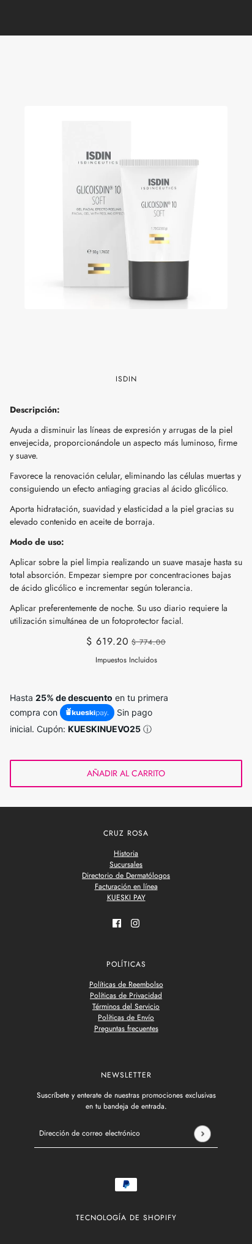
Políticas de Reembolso (126, 984)
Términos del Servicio (126, 1006)
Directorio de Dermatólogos (126, 875)
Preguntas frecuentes (126, 1028)
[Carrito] (235, 56)
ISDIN (126, 378)
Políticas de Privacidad (126, 995)
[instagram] (135, 922)
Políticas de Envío (126, 1017)
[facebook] (117, 922)
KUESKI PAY (126, 897)
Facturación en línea (126, 886)
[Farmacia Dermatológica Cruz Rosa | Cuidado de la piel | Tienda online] (126, 56)
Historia (126, 853)
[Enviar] (202, 1133)
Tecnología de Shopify (126, 1217)
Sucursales (126, 864)
